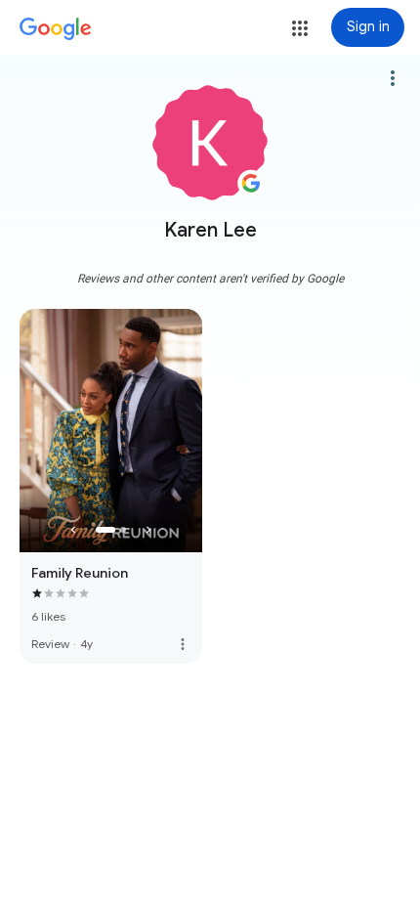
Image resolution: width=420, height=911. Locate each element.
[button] (299, 28)
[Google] (56, 29)
